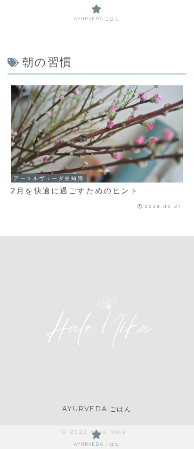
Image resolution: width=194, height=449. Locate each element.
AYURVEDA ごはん (96, 409)
